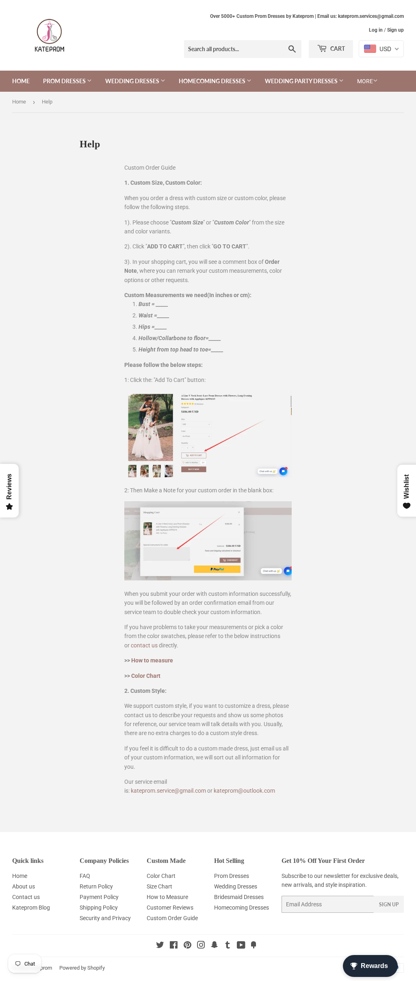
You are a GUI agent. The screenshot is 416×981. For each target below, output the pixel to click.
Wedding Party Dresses (302, 81)
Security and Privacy (105, 918)
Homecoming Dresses (213, 81)
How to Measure (167, 897)
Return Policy (96, 886)
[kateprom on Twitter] (160, 946)
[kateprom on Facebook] (173, 946)
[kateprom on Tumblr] (228, 946)
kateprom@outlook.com (244, 790)
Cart (337, 48)
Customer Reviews (170, 907)
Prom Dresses (65, 81)
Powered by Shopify (82, 968)
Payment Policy (99, 897)
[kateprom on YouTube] (241, 946)
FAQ (85, 876)
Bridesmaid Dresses (239, 897)
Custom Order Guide (172, 918)
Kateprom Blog (31, 907)
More (365, 81)
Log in (376, 30)
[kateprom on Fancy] (253, 946)
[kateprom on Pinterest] (187, 946)
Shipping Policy (99, 907)
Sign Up (389, 904)
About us (23, 886)
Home (21, 81)
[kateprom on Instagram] (201, 946)
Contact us (26, 897)
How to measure (152, 660)
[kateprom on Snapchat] (214, 946)
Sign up (395, 30)
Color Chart (145, 676)
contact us (144, 645)
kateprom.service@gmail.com (168, 790)
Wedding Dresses (132, 81)
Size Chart (159, 886)
